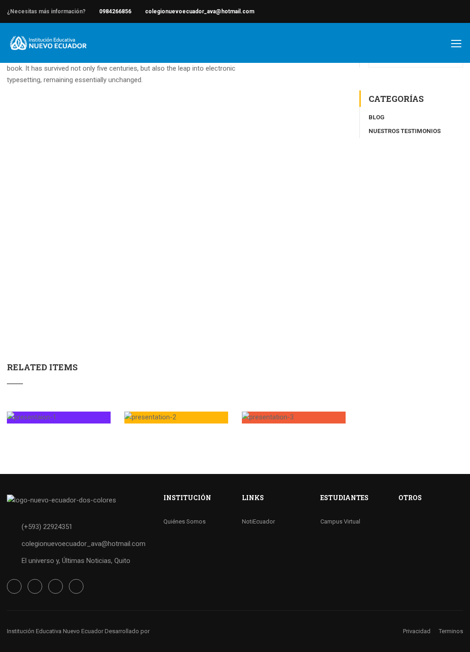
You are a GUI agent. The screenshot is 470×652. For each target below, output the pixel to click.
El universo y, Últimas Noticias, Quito (76, 561)
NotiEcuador (258, 521)
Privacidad (417, 631)
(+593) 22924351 (47, 527)
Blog (377, 117)
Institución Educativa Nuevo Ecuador (55, 631)
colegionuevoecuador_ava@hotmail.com (199, 11)
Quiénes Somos (184, 521)
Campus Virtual (340, 521)
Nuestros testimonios (405, 131)
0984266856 (115, 11)
